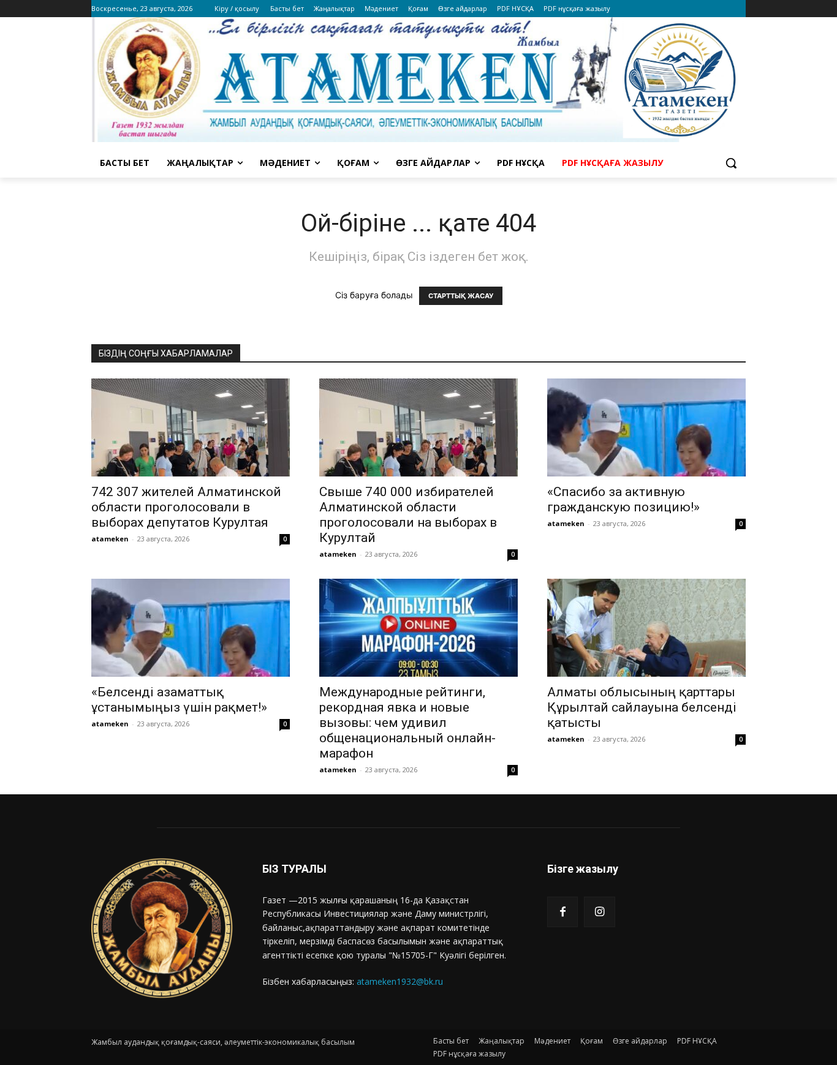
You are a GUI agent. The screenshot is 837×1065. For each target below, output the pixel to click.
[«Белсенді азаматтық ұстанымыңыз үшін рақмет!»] (190, 628)
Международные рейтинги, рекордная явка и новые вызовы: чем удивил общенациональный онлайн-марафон (407, 723)
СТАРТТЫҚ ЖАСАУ (460, 296)
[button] (731, 163)
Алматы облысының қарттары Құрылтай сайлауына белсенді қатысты (642, 707)
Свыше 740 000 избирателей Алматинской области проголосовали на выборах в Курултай (408, 514)
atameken (110, 538)
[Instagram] (599, 912)
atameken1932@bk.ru (400, 981)
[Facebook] (562, 912)
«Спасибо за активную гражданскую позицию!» (623, 499)
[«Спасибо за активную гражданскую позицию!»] (646, 427)
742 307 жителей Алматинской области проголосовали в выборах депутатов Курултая (186, 507)
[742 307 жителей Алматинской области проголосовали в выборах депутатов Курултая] (190, 427)
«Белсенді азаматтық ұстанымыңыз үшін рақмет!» (179, 700)
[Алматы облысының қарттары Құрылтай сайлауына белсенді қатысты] (646, 628)
